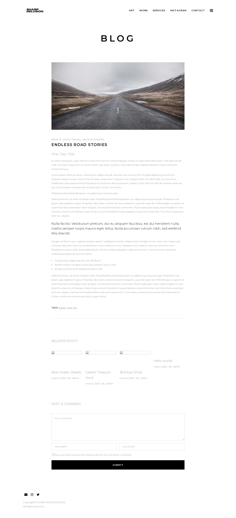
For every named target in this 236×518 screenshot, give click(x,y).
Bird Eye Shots (131, 372)
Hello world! (163, 361)
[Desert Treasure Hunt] (101, 358)
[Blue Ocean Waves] (66, 358)
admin (75, 378)
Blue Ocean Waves (66, 372)
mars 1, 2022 (160, 366)
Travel (76, 139)
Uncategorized (93, 139)
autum (62, 307)
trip (75, 307)
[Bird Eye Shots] (135, 358)
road (69, 307)
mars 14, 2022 (60, 139)
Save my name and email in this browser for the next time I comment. (93, 454)
